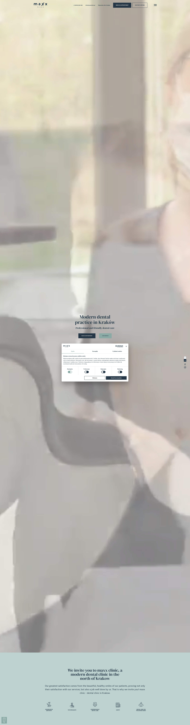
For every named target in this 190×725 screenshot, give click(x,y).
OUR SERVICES (105, 335)
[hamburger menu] (154, 5)
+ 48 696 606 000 (78, 5)
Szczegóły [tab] (95, 351)
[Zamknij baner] (126, 346)
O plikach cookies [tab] (117, 351)
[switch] (87, 372)
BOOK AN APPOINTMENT (86, 335)
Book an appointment (122, 5)
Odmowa (94, 377)
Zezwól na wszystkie (116, 377)
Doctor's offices (140, 5)
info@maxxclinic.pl (90, 5)
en (185, 360)
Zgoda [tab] (72, 351)
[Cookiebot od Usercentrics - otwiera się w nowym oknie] (116, 346)
